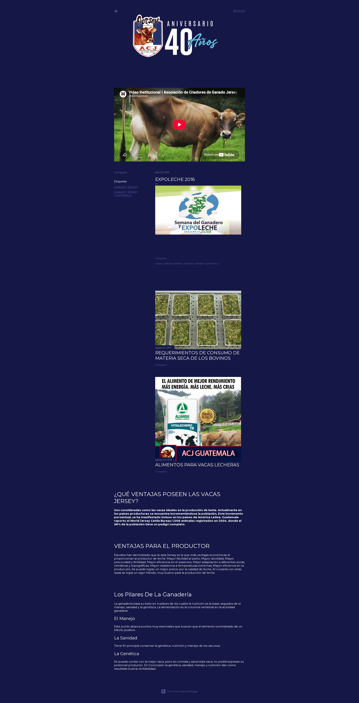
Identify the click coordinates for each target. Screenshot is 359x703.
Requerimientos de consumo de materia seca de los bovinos (197, 355)
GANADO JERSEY (126, 187)
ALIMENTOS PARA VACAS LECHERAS (197, 464)
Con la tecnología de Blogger (182, 691)
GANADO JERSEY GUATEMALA (126, 194)
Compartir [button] (120, 172)
